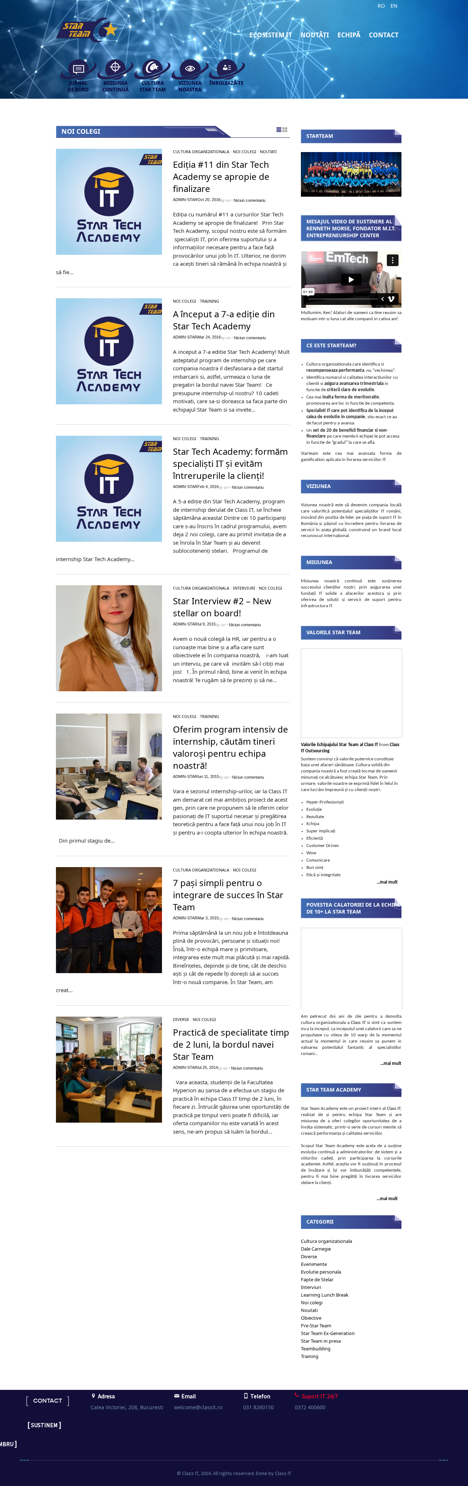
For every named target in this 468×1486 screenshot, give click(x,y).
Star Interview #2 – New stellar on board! (222, 607)
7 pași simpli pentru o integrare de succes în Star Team (228, 895)
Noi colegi (244, 151)
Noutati (268, 151)
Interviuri (244, 588)
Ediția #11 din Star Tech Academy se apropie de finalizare (221, 176)
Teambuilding (316, 1348)
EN (393, 5)
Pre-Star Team (316, 1325)
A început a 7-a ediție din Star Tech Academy (224, 320)
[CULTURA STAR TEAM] (149, 68)
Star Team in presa (321, 1341)
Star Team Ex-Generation (328, 1333)
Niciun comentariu (249, 200)
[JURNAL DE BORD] (74, 68)
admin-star (185, 199)
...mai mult (387, 882)
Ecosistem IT (270, 35)
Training (209, 301)
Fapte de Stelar (317, 1279)
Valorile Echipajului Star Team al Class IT (339, 744)
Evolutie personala (321, 1271)
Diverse (181, 1019)
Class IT (358, 1022)
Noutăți (315, 35)
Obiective (311, 1318)
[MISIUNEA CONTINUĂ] (112, 68)
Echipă (349, 35)
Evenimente (314, 1264)
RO (381, 5)
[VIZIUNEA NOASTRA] (186, 68)
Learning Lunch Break (324, 1295)
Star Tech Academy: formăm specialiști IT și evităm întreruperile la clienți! (230, 463)
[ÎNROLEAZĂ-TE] (223, 68)
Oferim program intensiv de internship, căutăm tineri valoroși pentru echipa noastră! (230, 747)
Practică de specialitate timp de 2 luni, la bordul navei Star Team (231, 1044)
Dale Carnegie (316, 1248)
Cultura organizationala (201, 151)
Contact (384, 35)
